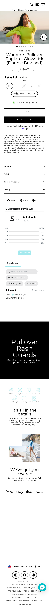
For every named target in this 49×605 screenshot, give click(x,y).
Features (8, 166)
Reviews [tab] (13, 263)
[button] (24, 228)
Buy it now (24, 120)
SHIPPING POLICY (14, 588)
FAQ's (29, 581)
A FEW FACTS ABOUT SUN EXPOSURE (24, 585)
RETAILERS (32, 594)
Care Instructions (11, 182)
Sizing (7, 190)
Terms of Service (31, 597)
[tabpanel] (24, 292)
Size (24, 80)
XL (38, 86)
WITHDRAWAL (37, 600)
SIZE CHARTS (17, 597)
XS (9, 86)
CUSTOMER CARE (19, 594)
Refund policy (11, 600)
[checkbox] (31, 283)
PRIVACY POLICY (14, 591)
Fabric (7, 174)
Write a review (24, 253)
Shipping (15, 71)
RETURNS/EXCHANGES (33, 588)
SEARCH (21, 581)
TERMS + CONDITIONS (32, 591)
